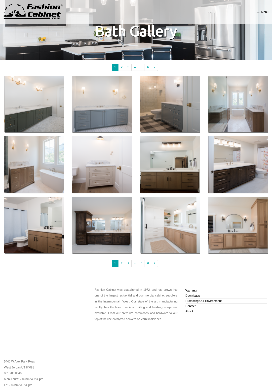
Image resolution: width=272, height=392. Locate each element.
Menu (264, 12)
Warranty (191, 290)
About (189, 311)
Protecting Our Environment (203, 300)
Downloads (192, 295)
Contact (190, 306)
